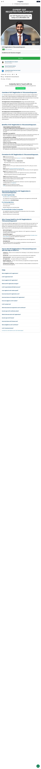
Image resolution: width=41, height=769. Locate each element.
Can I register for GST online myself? (10, 290)
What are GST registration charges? (10, 283)
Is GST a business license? (7, 328)
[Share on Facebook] (5, 74)
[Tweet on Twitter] (7, 74)
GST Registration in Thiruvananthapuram (21, 3)
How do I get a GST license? (8, 318)
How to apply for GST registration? (10, 280)
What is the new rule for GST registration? (11, 314)
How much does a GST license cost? (10, 321)
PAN (4, 196)
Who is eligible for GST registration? (10, 273)
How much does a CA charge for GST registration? (13, 297)
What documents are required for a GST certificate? (14, 307)
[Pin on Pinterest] (9, 74)
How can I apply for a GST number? (10, 300)
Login (38, 1)
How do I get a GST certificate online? (10, 311)
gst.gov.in (19, 158)
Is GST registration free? (7, 276)
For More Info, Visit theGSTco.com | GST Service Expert (12, 330)
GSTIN (4, 185)
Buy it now (20, 58)
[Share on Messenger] (16, 74)
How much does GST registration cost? (10, 294)
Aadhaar (8, 196)
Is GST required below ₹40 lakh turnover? (11, 287)
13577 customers (8, 49)
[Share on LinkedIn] (13, 74)
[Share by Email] (14, 74)
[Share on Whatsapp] (11, 74)
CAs (16, 239)
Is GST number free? (6, 304)
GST (3, 94)
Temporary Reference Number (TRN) (17, 168)
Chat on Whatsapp (20, 88)
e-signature (13, 182)
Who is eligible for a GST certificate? (10, 324)
